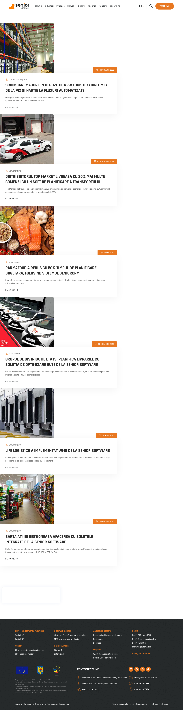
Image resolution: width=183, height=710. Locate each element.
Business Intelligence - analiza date (107, 635)
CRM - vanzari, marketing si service (29, 650)
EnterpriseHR (59, 654)
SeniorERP (19, 635)
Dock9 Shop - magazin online (144, 639)
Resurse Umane (61, 645)
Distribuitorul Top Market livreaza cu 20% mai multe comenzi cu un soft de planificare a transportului (55, 179)
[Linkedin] (131, 669)
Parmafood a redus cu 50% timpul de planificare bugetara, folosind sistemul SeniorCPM (50, 270)
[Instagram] (142, 669)
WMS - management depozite (105, 654)
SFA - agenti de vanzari (24, 654)
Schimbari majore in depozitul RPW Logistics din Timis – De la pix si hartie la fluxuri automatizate (57, 87)
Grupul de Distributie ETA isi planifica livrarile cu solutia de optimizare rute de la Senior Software (52, 361)
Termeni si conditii (120, 704)
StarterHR (58, 650)
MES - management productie (66, 639)
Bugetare (97, 643)
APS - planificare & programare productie (71, 635)
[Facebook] (136, 669)
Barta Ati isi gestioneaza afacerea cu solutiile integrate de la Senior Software (49, 539)
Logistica (97, 649)
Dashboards (98, 639)
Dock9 (135, 630)
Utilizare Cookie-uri (159, 704)
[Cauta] (151, 6)
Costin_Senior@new (18, 80)
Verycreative (15, 171)
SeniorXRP (19, 639)
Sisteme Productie (62, 630)
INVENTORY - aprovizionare (104, 658)
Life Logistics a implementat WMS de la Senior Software (57, 450)
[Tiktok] (148, 669)
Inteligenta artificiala (141, 653)
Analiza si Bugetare (102, 630)
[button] (141, 6)
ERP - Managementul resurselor (29, 630)
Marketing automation (141, 647)
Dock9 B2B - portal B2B (142, 635)
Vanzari (18, 645)
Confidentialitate (139, 704)
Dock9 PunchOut (139, 643)
